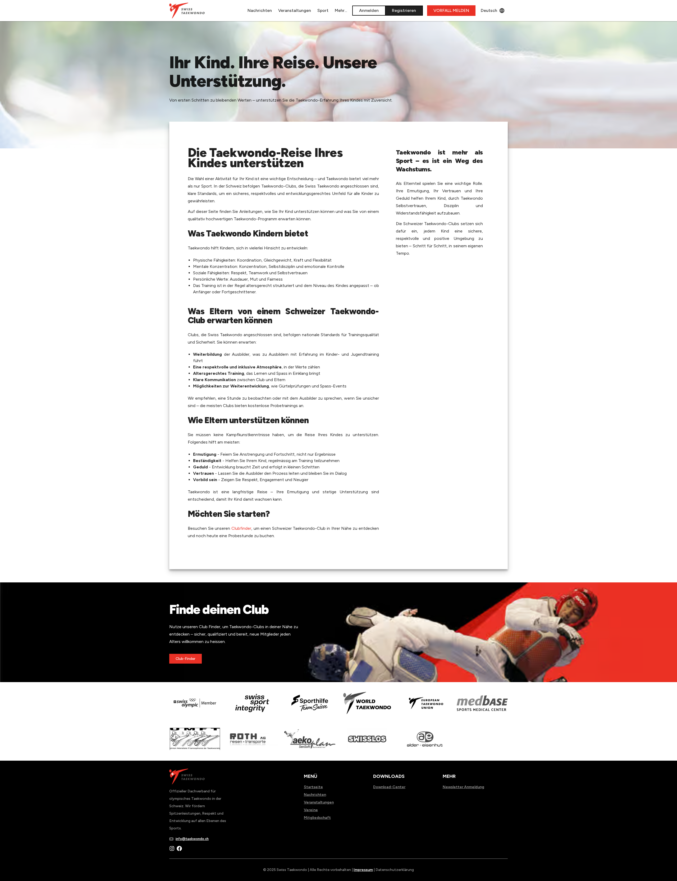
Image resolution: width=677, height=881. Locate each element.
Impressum (363, 870)
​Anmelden (369, 10)
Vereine (311, 810)
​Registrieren (404, 10)
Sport (322, 10)
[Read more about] (194, 707)
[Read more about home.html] (367, 742)
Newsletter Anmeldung (463, 787)
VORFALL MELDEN (451, 10)
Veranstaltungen (294, 10)
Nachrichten (260, 10)
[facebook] (179, 848)
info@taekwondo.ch (192, 839)
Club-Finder (185, 658)
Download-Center (389, 787)
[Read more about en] (252, 707)
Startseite (313, 787)
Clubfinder (241, 528)
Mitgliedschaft (317, 817)
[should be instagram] (172, 848)
